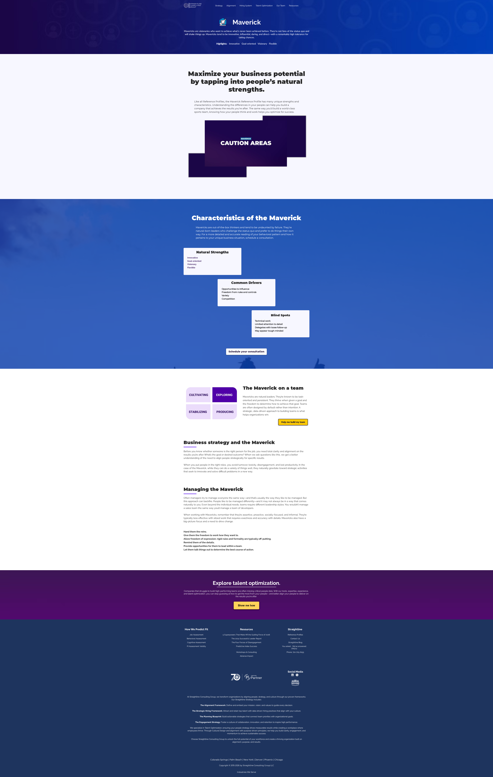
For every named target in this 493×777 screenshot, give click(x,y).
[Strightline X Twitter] (297, 675)
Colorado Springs (219, 760)
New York (249, 760)
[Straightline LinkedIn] (293, 675)
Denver (259, 760)
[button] (283, 164)
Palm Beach (236, 760)
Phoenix (268, 760)
